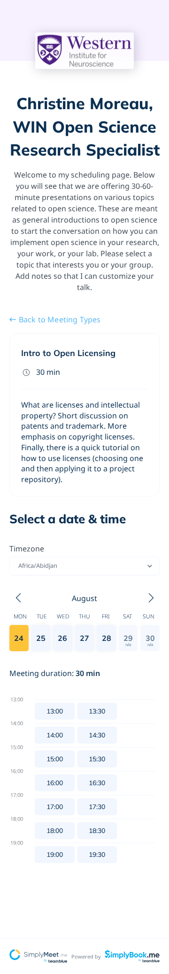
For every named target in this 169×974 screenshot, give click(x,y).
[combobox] (19, 566)
